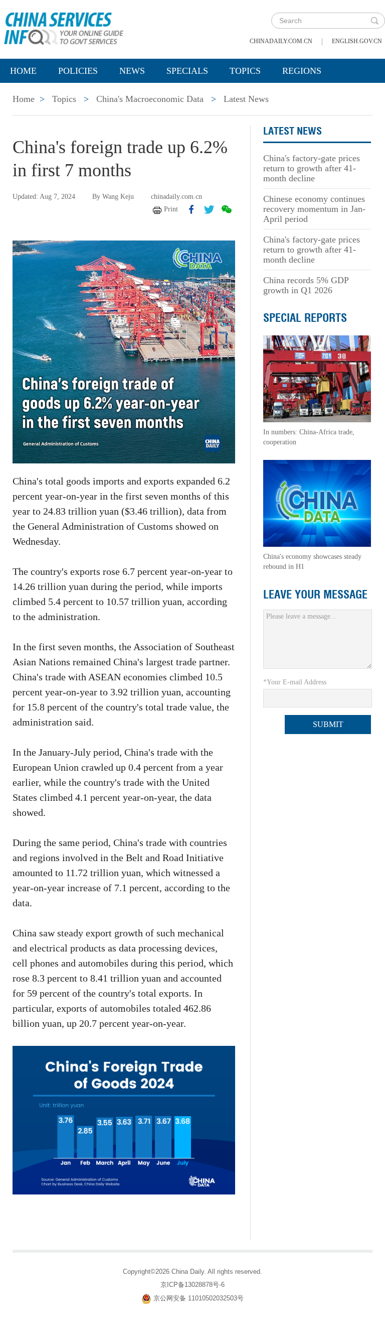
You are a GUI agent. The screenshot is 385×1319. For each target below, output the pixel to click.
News (132, 71)
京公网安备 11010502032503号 (198, 1298)
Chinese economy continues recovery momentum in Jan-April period (314, 209)
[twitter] (209, 209)
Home (23, 71)
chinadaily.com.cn (281, 41)
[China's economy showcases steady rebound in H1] (317, 503)
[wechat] (227, 209)
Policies (78, 71)
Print (171, 209)
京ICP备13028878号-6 (192, 1284)
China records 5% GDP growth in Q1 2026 (305, 285)
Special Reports (305, 317)
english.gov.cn (357, 41)
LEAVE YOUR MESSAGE (315, 594)
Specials (187, 71)
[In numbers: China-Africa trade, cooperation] (317, 378)
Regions (301, 71)
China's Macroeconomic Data (150, 99)
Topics (245, 71)
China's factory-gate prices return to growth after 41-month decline (311, 168)
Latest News (246, 99)
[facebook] (191, 209)
